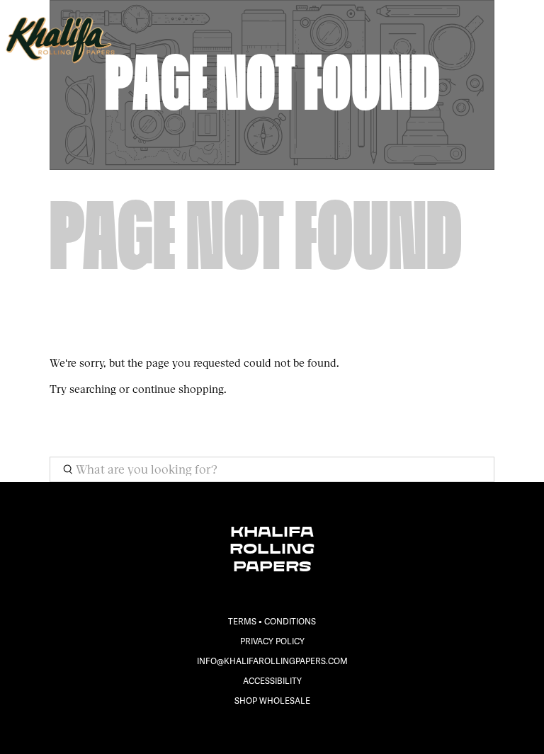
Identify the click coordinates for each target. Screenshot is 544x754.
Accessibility (272, 681)
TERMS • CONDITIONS (272, 622)
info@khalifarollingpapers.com (272, 661)
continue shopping (178, 389)
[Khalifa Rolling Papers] (253, 39)
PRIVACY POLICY (272, 641)
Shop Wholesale (272, 701)
